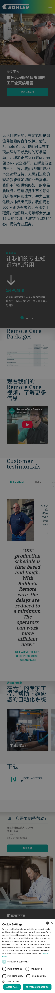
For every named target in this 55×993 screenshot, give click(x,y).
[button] (27, 981)
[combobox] (47, 923)
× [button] (51, 923)
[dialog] (27, 956)
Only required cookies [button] (37, 987)
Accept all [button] (12, 987)
